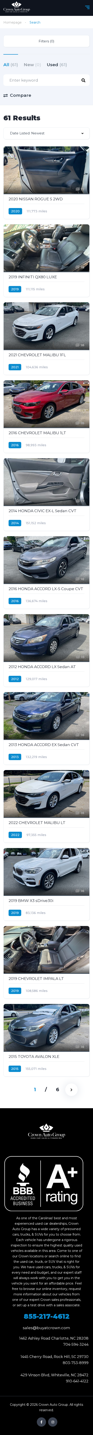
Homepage (12, 22)
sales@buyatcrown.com (46, 1328)
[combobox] (46, 133)
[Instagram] (52, 1422)
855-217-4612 (47, 1316)
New (32, 64)
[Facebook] (41, 1422)
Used (57, 64)
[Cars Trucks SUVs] (46, 1133)
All (10, 64)
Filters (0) (46, 41)
